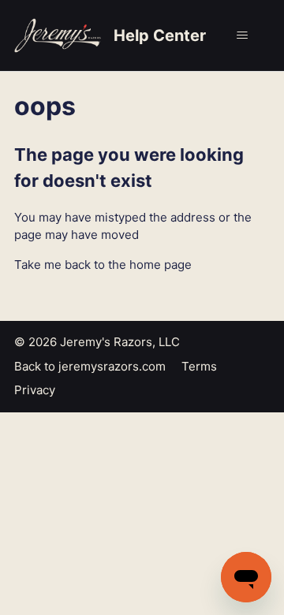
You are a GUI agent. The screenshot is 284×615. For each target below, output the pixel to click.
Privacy (34, 389)
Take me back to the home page (103, 264)
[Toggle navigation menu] (242, 35)
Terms (199, 366)
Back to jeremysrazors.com (90, 366)
